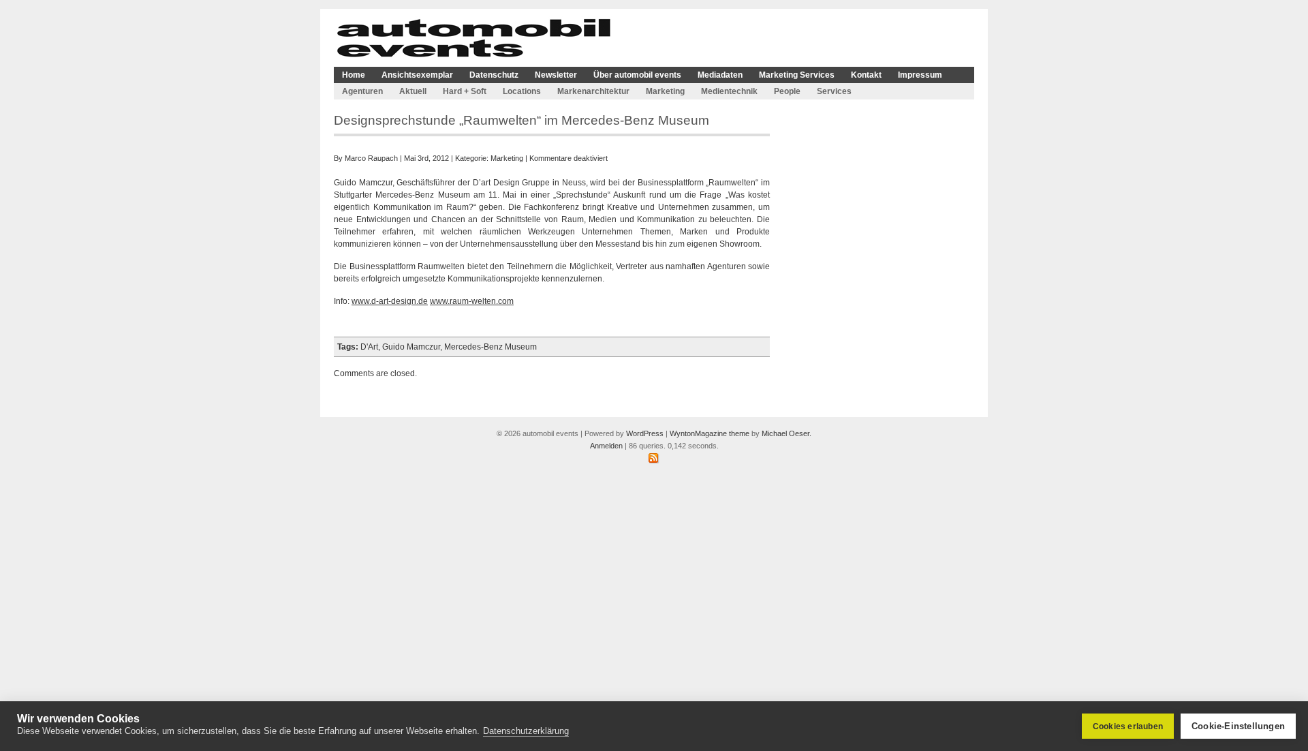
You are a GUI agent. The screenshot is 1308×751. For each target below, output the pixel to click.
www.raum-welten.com (472, 301)
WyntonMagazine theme (709, 433)
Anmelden (606, 446)
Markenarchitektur (593, 91)
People (787, 91)
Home (353, 75)
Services (834, 91)
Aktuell (412, 91)
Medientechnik (729, 91)
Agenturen (362, 91)
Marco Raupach (371, 158)
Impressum (920, 75)
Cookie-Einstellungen (1238, 726)
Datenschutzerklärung (526, 731)
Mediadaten (720, 75)
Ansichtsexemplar (417, 75)
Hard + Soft (464, 91)
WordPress (645, 433)
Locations (522, 91)
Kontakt (866, 75)
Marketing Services (797, 75)
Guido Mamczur (411, 347)
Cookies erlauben (1128, 726)
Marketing (665, 91)
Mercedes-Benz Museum (490, 347)
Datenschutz (493, 75)
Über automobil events (637, 75)
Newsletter (556, 75)
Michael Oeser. (786, 433)
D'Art (369, 347)
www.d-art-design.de (390, 301)
